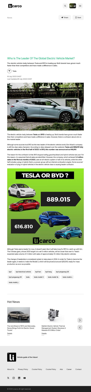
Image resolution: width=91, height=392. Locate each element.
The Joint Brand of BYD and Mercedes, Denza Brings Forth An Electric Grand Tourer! (21, 328)
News (9, 17)
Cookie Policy (37, 369)
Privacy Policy (23, 369)
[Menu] (80, 5)
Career (69, 369)
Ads (61, 369)
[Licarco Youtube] (25, 378)
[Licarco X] (8, 378)
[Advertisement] (47, 40)
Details (9, 333)
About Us (10, 369)
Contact (78, 369)
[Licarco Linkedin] (19, 378)
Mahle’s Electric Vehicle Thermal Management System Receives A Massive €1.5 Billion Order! (54, 328)
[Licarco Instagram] (14, 378)
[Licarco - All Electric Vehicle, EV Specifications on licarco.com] (18, 6)
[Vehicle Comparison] (72, 5)
